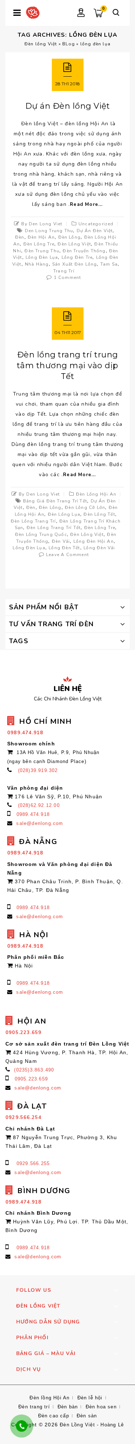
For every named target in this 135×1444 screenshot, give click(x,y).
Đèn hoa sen (101, 1406)
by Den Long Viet (41, 224)
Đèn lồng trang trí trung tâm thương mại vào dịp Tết (67, 365)
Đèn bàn (68, 1406)
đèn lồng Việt (74, 244)
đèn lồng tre (38, 244)
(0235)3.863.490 (34, 1070)
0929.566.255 (33, 1163)
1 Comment (67, 277)
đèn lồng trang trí (33, 521)
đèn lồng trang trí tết (54, 528)
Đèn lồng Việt (40, 44)
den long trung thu (49, 231)
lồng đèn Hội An (93, 541)
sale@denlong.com (39, 823)
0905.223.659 (31, 1079)
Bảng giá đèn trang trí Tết (55, 501)
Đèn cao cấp (53, 1415)
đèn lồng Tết (99, 514)
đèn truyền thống (84, 251)
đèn (19, 237)
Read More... (86, 204)
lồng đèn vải (99, 548)
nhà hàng (37, 264)
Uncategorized (96, 224)
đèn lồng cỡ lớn (85, 507)
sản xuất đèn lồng (74, 264)
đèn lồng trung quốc (41, 534)
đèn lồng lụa (64, 514)
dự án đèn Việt (95, 231)
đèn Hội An (41, 237)
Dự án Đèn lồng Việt (67, 106)
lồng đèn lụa (42, 257)
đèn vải (61, 541)
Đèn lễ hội (90, 1397)
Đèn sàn (87, 1415)
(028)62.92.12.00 (39, 805)
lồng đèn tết (64, 548)
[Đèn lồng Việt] (33, 12)
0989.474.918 (33, 814)
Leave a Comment (67, 555)
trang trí (64, 271)
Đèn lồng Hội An (96, 494)
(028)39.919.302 (38, 770)
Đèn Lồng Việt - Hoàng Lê (92, 1424)
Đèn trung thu (41, 251)
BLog (68, 44)
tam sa (109, 264)
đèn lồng (69, 237)
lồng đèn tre (77, 257)
